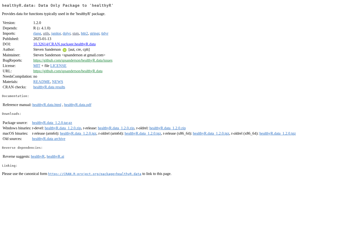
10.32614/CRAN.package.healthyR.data (64, 44)
